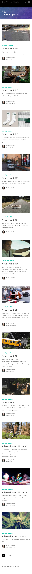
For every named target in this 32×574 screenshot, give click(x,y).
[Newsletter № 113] (16, 118)
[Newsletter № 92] (16, 340)
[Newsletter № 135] (16, 33)
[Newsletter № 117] (16, 74)
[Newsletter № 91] (16, 386)
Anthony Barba (10, 57)
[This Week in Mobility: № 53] (16, 520)
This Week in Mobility (11, 2)
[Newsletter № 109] (16, 162)
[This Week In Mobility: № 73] (16, 430)
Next (10, 555)
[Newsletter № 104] (16, 204)
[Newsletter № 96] (16, 294)
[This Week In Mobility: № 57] (16, 476)
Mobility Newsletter (8, 45)
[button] (29, 2)
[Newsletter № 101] (16, 248)
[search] (25, 2)
